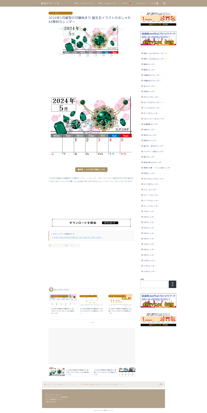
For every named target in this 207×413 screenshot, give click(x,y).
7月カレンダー (149, 244)
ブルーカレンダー (150, 190)
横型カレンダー (150, 64)
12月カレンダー (150, 271)
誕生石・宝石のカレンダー (154, 146)
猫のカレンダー (150, 157)
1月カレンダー (149, 211)
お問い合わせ (50, 402)
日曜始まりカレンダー (152, 75)
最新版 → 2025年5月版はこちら (91, 169)
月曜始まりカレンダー (152, 81)
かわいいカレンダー (151, 97)
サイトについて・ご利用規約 (56, 397)
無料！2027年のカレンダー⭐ (155, 53)
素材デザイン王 (50, 3)
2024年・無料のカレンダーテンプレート (61, 13)
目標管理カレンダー (151, 124)
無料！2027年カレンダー (84, 3)
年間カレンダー (150, 91)
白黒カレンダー (150, 173)
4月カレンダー (149, 228)
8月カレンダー (149, 249)
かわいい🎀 (126, 3)
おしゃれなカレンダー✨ (153, 102)
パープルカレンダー (151, 200)
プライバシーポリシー (54, 395)
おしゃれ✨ (140, 3)
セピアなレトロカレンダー (154, 179)
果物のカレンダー (150, 140)
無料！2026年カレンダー (108, 3)
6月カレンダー (149, 239)
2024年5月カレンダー (72, 245)
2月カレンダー (149, 217)
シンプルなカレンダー (152, 108)
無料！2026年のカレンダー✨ (155, 59)
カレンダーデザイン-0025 (57, 245)
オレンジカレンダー (151, 206)
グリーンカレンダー (151, 195)
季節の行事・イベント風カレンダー (157, 168)
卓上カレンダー (150, 86)
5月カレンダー (149, 233)
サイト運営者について (54, 399)
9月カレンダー (149, 255)
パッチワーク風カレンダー (154, 151)
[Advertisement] (37, 76)
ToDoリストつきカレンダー (154, 119)
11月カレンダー (150, 266)
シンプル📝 (154, 3)
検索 (142, 279)
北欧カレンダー (150, 130)
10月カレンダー (150, 260)
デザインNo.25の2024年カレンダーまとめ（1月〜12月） (78, 237)
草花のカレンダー (150, 135)
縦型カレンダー (150, 70)
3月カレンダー (149, 222)
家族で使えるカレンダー (153, 162)
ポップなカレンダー (151, 113)
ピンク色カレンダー (151, 184)
